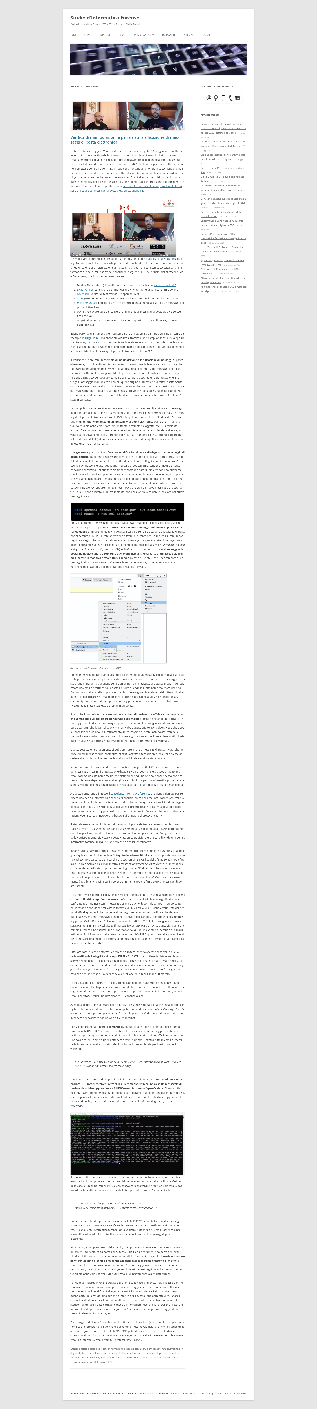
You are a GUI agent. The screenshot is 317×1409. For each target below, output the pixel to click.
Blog (122, 34)
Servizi (88, 34)
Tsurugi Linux (90, 338)
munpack (148, 1353)
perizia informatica (110, 1357)
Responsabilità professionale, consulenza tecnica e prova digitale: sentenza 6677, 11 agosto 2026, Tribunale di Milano (223, 128)
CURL (80, 298)
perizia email (92, 1357)
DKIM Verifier (85, 289)
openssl (82, 311)
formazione (117, 1348)
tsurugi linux (174, 1357)
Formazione (169, 34)
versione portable (164, 285)
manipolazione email (122, 1353)
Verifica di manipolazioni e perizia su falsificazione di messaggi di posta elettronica (124, 139)
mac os (106, 1353)
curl (143, 1348)
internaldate (94, 1353)
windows (88, 1362)
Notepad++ (84, 294)
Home (73, 34)
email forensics (161, 1348)
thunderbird (159, 1357)
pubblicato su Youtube (160, 258)
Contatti (206, 34)
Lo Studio (105, 34)
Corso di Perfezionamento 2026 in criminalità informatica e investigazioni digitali (223, 238)
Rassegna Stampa (143, 34)
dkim (149, 1348)
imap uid (175, 1348)
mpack (138, 1353)
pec (83, 1357)
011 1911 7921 (193, 1393)
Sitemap (188, 34)
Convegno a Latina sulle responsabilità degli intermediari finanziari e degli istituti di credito (224, 203)
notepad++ (160, 1353)
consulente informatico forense (130, 793)
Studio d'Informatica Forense (104, 17)
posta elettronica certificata (137, 1357)
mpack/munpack (87, 302)
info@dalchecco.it (217, 1393)
